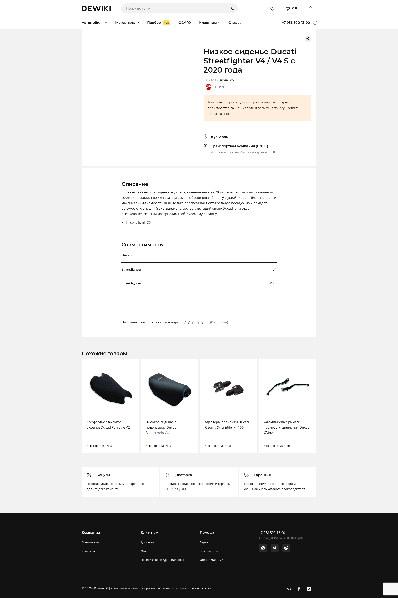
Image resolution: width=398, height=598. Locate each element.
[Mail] (286, 548)
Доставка (147, 542)
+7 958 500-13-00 (296, 23)
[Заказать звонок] (315, 23)
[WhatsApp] (263, 548)
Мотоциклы (125, 23)
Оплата (146, 551)
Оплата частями (211, 560)
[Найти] (233, 8)
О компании (90, 542)
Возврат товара (211, 551)
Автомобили (93, 23)
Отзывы (235, 23)
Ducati (220, 87)
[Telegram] (275, 548)
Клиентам (208, 23)
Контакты (88, 551)
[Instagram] (308, 588)
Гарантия (206, 542)
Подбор (154, 23)
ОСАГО (184, 23)
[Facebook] (298, 588)
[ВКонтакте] (288, 588)
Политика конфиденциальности (163, 560)
